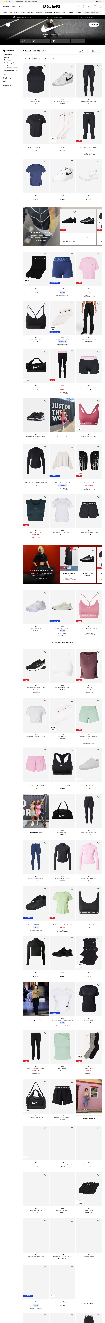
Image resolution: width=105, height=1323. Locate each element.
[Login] (83, 6)
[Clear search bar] (100, 12)
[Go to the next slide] (99, 222)
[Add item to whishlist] (45, 66)
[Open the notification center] (89, 6)
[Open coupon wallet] (77, 6)
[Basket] (100, 6)
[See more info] (36, 107)
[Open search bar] (83, 12)
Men (14, 6)
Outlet (8, 1)
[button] (83, 50)
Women (6, 6)
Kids (20, 6)
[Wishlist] (95, 6)
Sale (35, 58)
